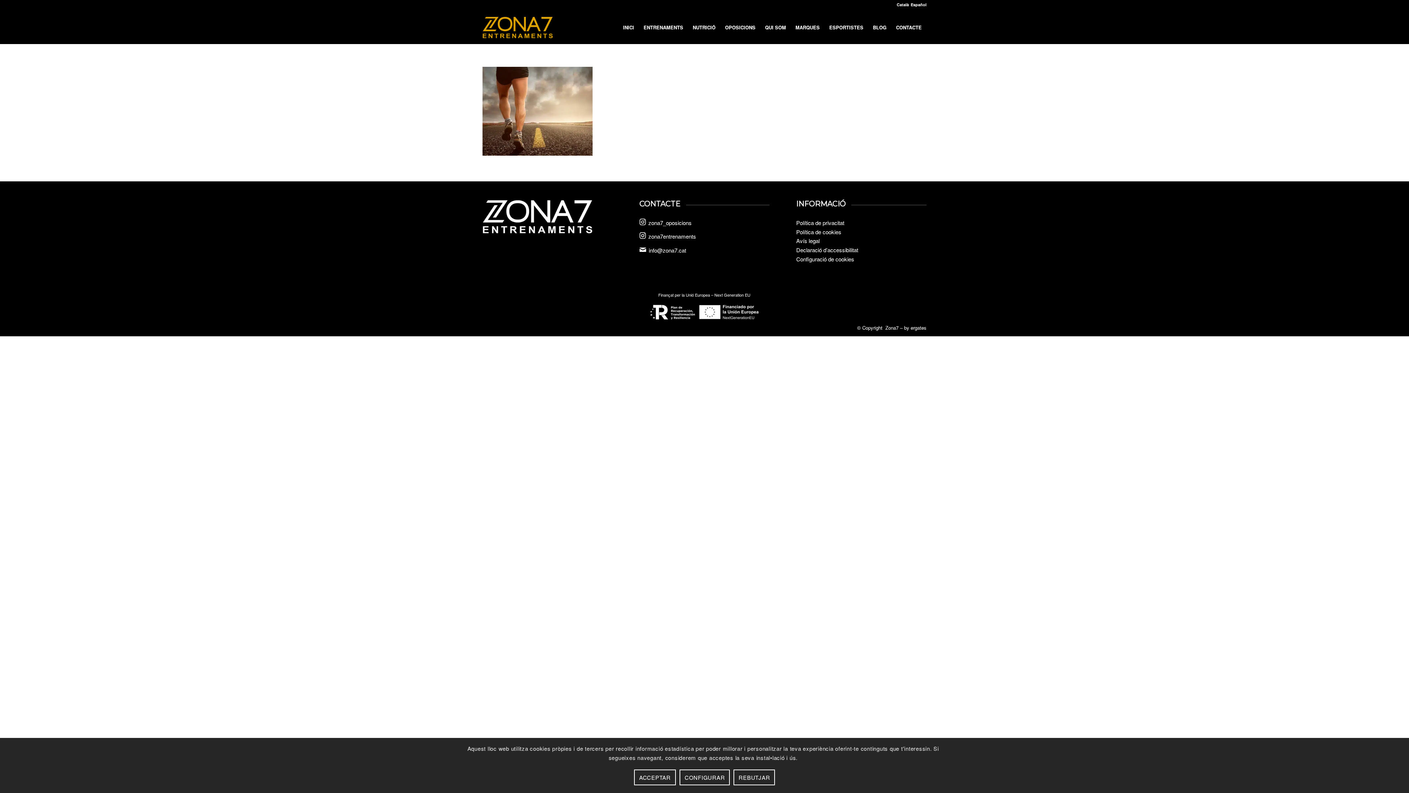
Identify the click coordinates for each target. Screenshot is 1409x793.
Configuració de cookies (825, 259)
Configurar (705, 777)
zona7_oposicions (670, 223)
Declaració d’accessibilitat (827, 250)
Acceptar (655, 777)
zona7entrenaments (672, 236)
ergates (918, 327)
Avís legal (808, 241)
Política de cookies (818, 232)
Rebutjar (754, 777)
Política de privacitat (820, 223)
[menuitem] (628, 27)
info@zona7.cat (667, 250)
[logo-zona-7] (518, 28)
